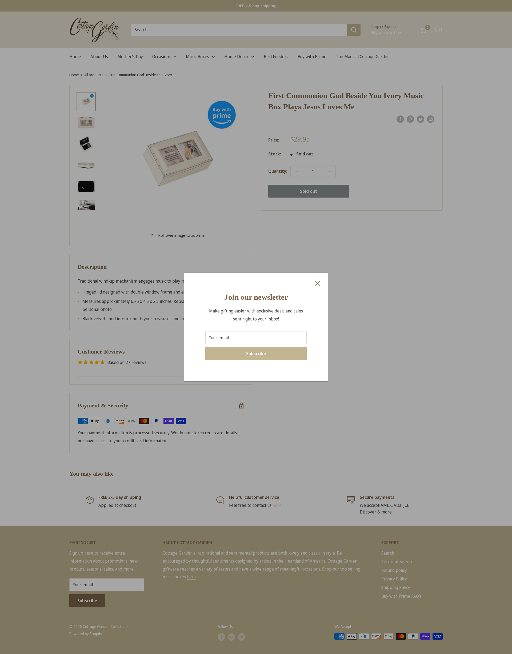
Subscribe (256, 353)
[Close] (317, 283)
